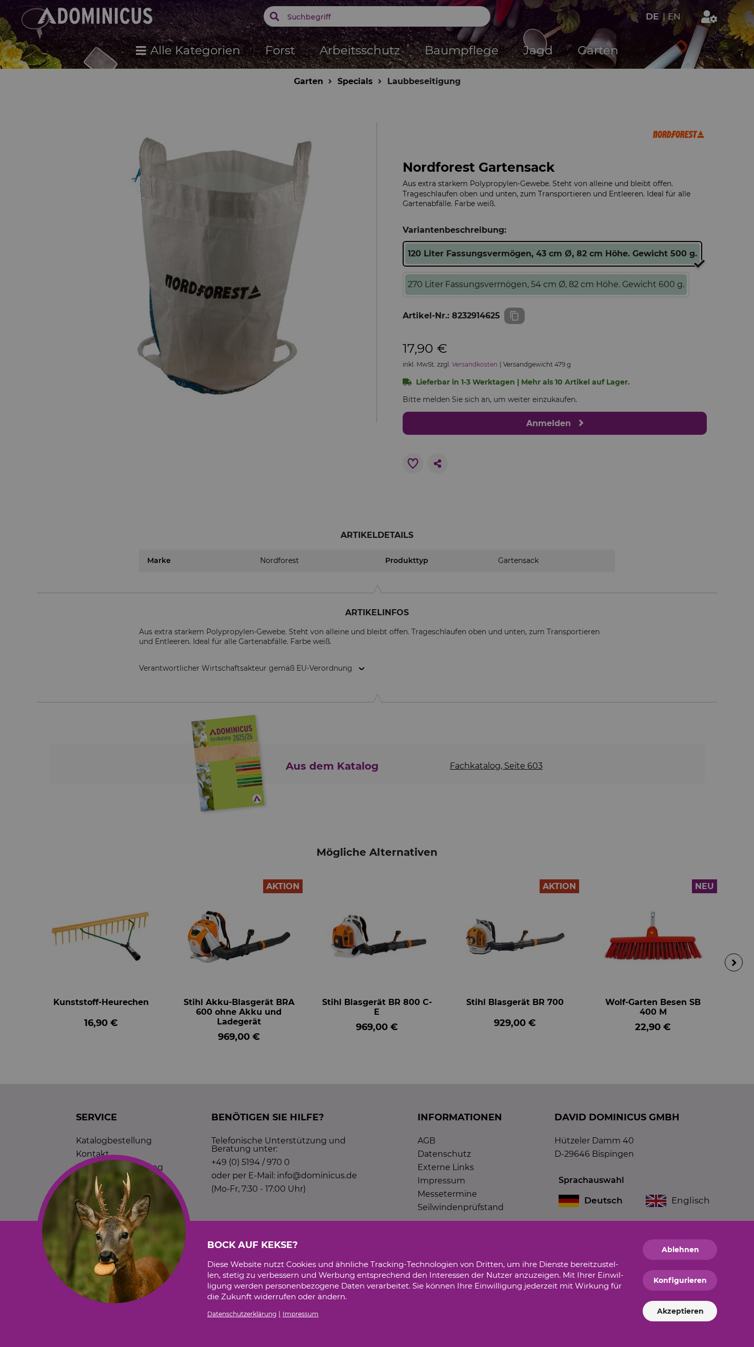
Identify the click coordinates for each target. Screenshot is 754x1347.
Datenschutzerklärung (241, 1314)
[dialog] (377, 673)
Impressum (301, 1314)
